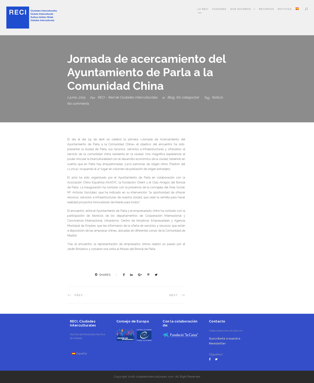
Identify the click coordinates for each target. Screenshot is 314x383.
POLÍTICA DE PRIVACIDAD (82, 334)
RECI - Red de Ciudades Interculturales (128, 97)
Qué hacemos (240, 9)
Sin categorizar (188, 97)
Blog (171, 97)
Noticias (285, 9)
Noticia (217, 97)
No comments (78, 103)
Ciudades (219, 9)
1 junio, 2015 (76, 97)
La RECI (203, 9)
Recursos (266, 9)
